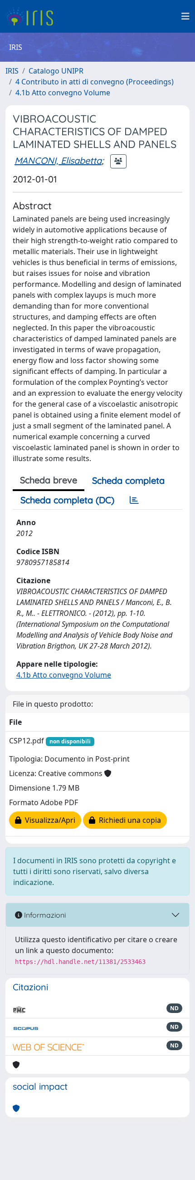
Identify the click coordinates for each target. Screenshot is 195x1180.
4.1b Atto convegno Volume (62, 93)
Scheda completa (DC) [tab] (67, 500)
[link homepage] (32, 16)
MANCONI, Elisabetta (58, 160)
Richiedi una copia (128, 820)
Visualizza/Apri (48, 820)
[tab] (134, 500)
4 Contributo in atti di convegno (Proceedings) (94, 82)
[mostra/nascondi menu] (185, 16)
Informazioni (44, 914)
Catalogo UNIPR (56, 71)
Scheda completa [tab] (128, 480)
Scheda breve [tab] (48, 480)
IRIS (12, 71)
